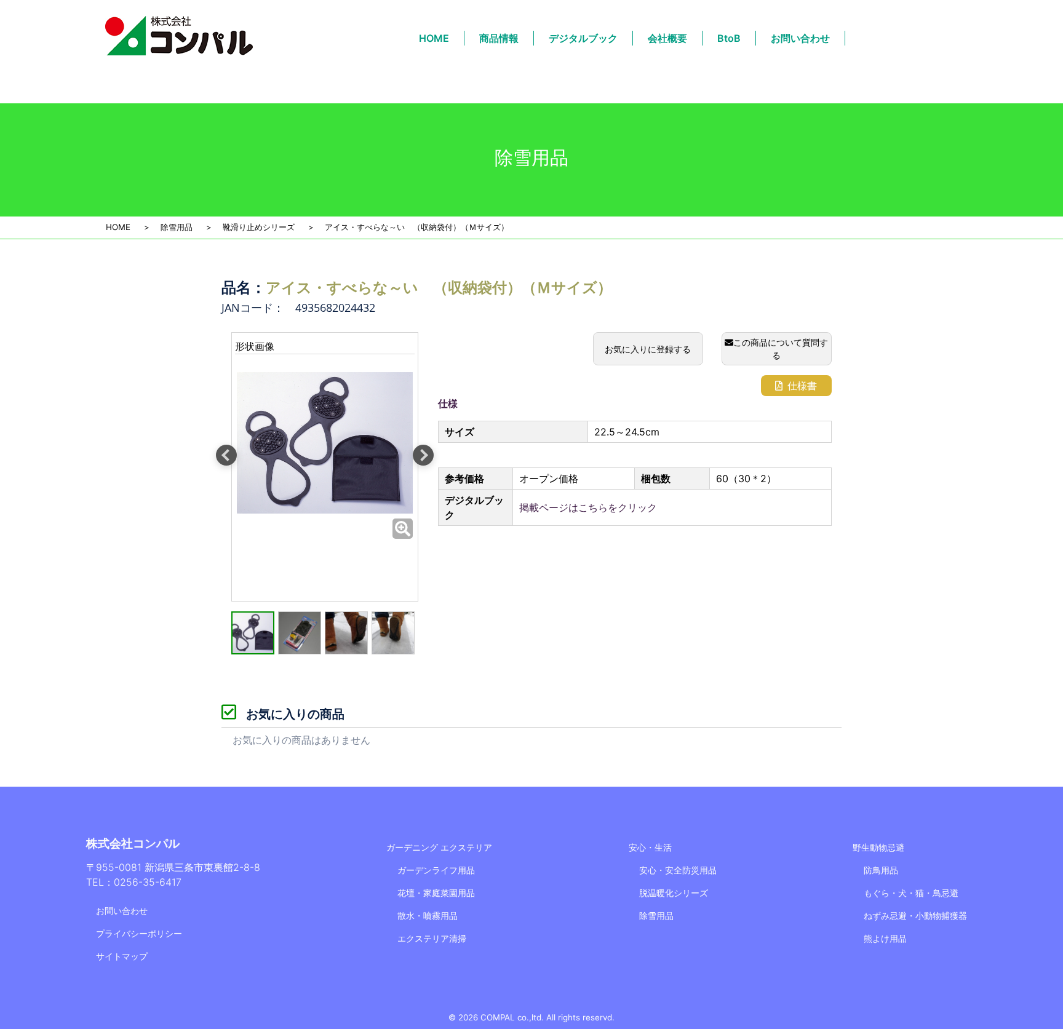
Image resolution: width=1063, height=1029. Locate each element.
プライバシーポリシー (139, 933)
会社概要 (667, 38)
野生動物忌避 (878, 847)
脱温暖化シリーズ (673, 893)
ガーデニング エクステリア (439, 847)
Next (423, 455)
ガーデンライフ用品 (436, 870)
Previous (226, 455)
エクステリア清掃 (431, 938)
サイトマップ (122, 956)
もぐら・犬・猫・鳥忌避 (911, 893)
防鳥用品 (881, 870)
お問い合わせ (800, 38)
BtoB (729, 38)
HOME (434, 38)
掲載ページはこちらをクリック (588, 507)
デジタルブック (583, 38)
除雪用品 (177, 227)
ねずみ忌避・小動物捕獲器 (915, 915)
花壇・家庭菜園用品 (436, 893)
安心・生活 (650, 847)
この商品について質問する (780, 348)
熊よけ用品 (885, 938)
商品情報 (499, 38)
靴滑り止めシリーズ (259, 227)
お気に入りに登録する (648, 349)
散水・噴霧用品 (427, 915)
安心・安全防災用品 (678, 870)
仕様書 (802, 385)
